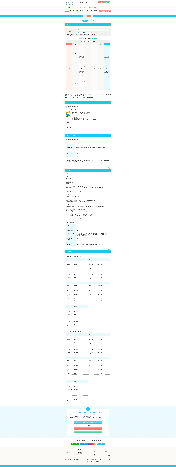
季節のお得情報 (79, 4)
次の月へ (94, 38)
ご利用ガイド (108, 4)
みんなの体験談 (80, 452)
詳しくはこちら (68, 35)
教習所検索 (80, 449)
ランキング (85, 4)
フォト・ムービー (78, 15)
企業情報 (87, 459)
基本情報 (69, 15)
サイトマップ (108, 459)
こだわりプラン (90, 4)
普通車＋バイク (107, 454)
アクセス (106, 15)
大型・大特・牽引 (96, 454)
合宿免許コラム (80, 453)
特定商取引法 (102, 459)
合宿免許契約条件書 (89, 461)
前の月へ (81, 38)
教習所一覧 (70, 7)
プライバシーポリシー (94, 459)
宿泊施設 (97, 15)
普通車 (85, 20)
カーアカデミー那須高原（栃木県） (78, 7)
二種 (94, 455)
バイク (91, 20)
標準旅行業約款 (96, 461)
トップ (66, 7)
